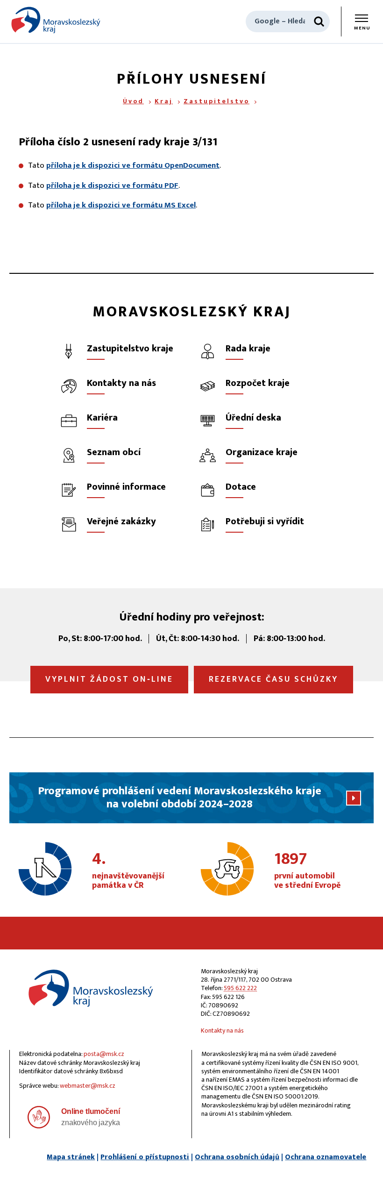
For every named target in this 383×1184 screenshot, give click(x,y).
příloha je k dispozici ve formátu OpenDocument (133, 165)
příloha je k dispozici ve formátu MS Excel (121, 205)
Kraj (164, 101)
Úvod (133, 101)
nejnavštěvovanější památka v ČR (128, 870)
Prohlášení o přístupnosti (144, 1157)
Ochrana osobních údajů (237, 1157)
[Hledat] (319, 21)
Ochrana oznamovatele (325, 1157)
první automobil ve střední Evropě (307, 870)
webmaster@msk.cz (87, 1085)
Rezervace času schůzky (273, 679)
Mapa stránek (71, 1157)
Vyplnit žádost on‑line (109, 679)
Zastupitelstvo (216, 101)
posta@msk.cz (104, 1053)
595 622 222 (240, 988)
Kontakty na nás (222, 1030)
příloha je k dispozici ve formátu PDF (112, 185)
